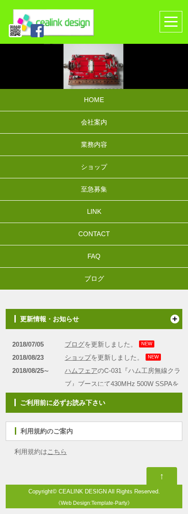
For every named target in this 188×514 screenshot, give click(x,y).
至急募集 (94, 189)
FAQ (94, 256)
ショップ (94, 166)
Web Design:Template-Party (94, 503)
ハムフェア (81, 370)
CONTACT (94, 234)
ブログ (94, 278)
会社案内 (94, 122)
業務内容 (94, 144)
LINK (94, 211)
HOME (94, 99)
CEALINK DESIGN (83, 492)
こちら (57, 451)
